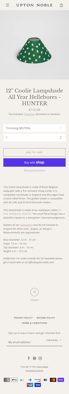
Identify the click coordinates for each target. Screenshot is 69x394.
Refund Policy (46, 317)
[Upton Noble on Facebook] (28, 358)
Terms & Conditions (34, 323)
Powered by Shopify (34, 370)
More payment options (34, 170)
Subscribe (52, 340)
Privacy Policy (23, 317)
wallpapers (26, 224)
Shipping (29, 114)
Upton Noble (42, 366)
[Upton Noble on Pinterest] (34, 358)
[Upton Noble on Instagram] (40, 358)
